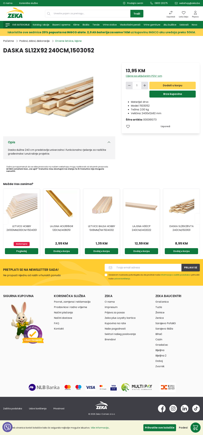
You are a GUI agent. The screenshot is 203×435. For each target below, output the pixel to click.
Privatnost (59, 408)
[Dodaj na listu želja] (128, 126)
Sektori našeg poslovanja (120, 334)
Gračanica (162, 302)
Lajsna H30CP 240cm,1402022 (101, 228)
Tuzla (158, 307)
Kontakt (59, 328)
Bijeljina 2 (160, 355)
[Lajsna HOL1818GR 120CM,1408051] (21, 206)
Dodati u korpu (172, 85)
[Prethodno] (5, 219)
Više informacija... (100, 427)
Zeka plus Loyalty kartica (120, 318)
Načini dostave (63, 318)
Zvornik (159, 366)
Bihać (158, 334)
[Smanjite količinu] (129, 85)
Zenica (159, 318)
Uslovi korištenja (37, 408)
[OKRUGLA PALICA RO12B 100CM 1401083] (181, 206)
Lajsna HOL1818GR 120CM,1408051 (21, 228)
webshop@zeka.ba (189, 3)
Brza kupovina (172, 94)
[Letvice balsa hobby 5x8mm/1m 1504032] (61, 206)
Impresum (111, 307)
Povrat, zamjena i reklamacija (72, 302)
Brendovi (110, 339)
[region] (101, 219)
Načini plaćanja (63, 312)
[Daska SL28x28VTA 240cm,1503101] (141, 206)
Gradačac (161, 345)
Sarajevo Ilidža (164, 328)
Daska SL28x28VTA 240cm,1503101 (141, 228)
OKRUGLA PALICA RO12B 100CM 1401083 (181, 228)
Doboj (159, 361)
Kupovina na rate (115, 323)
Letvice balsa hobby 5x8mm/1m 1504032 (61, 228)
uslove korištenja (122, 278)
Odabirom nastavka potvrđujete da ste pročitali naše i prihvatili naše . (154, 276)
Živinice (159, 312)
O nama (7, 3)
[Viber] (7, 430)
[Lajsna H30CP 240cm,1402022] (101, 206)
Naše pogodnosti (115, 328)
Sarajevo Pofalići (165, 323)
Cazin (158, 339)
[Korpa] (195, 427)
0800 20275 (161, 3)
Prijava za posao (115, 312)
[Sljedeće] (197, 219)
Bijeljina (159, 350)
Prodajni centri (135, 3)
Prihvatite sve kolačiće (159, 427)
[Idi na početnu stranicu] (15, 14)
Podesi (183, 427)
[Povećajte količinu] (144, 85)
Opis (11, 142)
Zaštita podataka (12, 408)
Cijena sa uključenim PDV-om (144, 76)
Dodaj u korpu (21, 251)
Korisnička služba (28, 3)
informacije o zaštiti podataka (175, 274)
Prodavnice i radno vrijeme (70, 307)
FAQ (56, 323)
